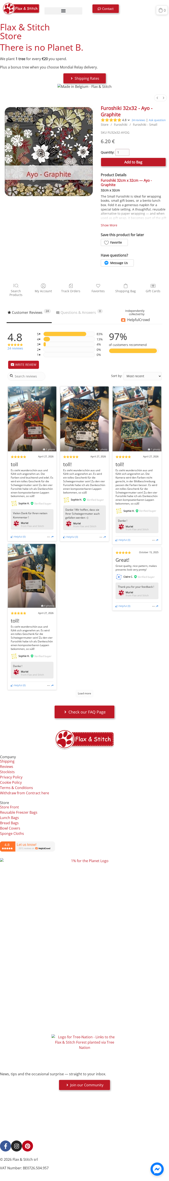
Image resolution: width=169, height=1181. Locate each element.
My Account (43, 291)
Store (104, 124)
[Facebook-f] (5, 1145)
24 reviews (138, 120)
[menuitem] (157, 98)
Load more (84, 693)
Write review (25, 364)
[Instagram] (16, 1145)
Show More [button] (109, 225)
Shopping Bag (125, 291)
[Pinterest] (27, 1145)
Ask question (157, 120)
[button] (63, 11)
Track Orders (70, 291)
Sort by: (116, 375)
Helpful (17, 536)
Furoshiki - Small (145, 124)
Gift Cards (153, 291)
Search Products (15, 293)
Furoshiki (120, 124)
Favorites (98, 291)
